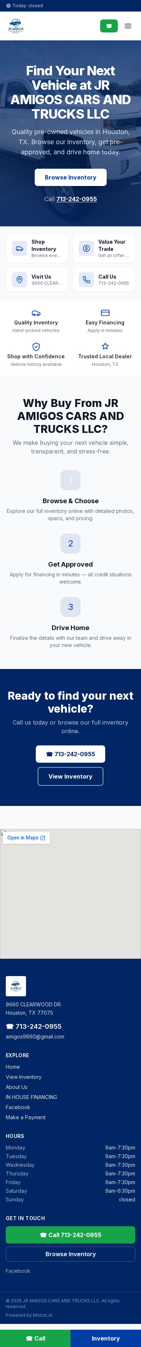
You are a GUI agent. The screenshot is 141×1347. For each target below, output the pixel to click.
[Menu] (128, 26)
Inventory (106, 1338)
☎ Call (35, 1338)
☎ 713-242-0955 (70, 754)
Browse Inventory (71, 177)
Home (13, 1067)
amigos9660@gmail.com (35, 1036)
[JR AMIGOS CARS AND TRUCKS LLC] (16, 26)
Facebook (18, 1107)
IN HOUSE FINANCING (31, 1097)
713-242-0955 (76, 199)
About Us (16, 1087)
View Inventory (70, 776)
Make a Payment (26, 1117)
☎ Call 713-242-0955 (70, 1235)
